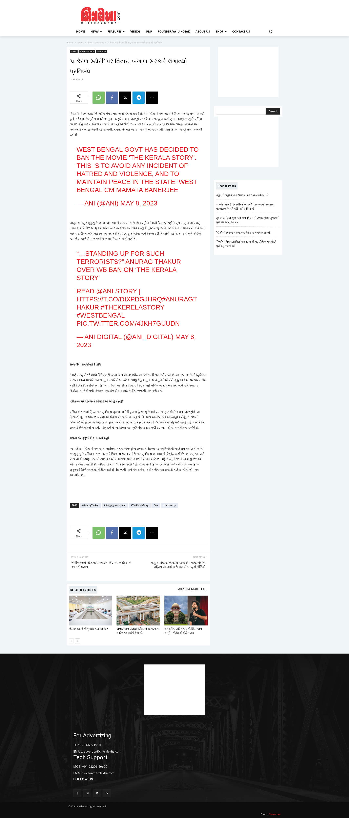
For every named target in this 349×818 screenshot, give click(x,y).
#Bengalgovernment (115, 505)
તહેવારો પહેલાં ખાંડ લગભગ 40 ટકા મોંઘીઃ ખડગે (242, 195)
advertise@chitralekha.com (102, 751)
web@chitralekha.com (99, 773)
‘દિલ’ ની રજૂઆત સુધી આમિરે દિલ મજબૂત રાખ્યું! (243, 232)
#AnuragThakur (90, 505)
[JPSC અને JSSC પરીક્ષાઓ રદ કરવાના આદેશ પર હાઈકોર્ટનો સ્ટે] (138, 611)
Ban (156, 505)
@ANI (104, 291)
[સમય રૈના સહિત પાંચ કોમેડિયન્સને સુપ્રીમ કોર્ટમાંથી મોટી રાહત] (186, 611)
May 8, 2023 (138, 203)
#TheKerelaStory (132, 307)
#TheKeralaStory (139, 505)
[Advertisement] (208, 15)
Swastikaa (275, 814)
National (101, 51)
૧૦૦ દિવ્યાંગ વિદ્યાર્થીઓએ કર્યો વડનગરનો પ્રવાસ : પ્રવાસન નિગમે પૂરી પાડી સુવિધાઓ (245, 206)
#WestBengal (101, 315)
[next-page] (77, 640)
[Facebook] (112, 98)
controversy (169, 505)
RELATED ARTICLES (83, 589)
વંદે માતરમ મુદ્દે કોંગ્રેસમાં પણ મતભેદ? (88, 628)
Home (70, 42)
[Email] (152, 98)
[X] (125, 98)
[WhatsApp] (99, 98)
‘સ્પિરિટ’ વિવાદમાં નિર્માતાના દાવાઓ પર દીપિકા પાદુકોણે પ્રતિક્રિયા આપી (246, 244)
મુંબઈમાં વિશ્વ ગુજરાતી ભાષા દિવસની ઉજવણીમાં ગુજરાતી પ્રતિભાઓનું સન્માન (247, 220)
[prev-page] (71, 640)
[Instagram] (87, 793)
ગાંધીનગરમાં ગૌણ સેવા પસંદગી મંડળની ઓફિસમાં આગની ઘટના (101, 565)
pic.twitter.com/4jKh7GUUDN (128, 323)
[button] (271, 31)
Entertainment (95, 42)
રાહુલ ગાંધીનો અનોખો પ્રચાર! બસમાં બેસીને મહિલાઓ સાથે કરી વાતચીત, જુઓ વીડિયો (178, 565)
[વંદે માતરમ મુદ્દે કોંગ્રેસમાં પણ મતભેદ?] (90, 611)
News (80, 42)
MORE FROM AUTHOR (192, 589)
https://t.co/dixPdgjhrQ (119, 299)
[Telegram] (138, 98)
